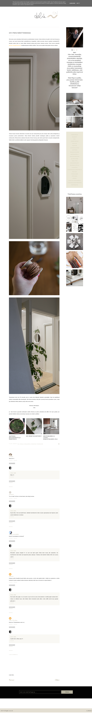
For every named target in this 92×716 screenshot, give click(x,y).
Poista (15, 460)
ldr (57, 680)
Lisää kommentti (13, 654)
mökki (75, 178)
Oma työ (74, 160)
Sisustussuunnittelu (74, 169)
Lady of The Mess (13, 620)
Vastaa (11, 460)
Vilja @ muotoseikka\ (14, 534)
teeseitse (40, 443)
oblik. (2, 710)
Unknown (11, 576)
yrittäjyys (74, 184)
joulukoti (27, 443)
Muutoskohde (74, 156)
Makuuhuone (74, 152)
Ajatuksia (74, 134)
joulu (22, 443)
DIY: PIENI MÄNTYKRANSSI (20, 33)
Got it (78, 3)
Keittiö (74, 145)
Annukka (11, 456)
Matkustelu (75, 154)
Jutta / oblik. (13, 473)
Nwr (11, 680)
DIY (19, 443)
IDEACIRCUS (74, 141)
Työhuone (74, 174)
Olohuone (74, 158)
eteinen (74, 176)
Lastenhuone (74, 147)
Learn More (72, 3)
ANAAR (90, 710)
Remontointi (74, 163)
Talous (74, 171)
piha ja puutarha (75, 180)
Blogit (74, 137)
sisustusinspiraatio (75, 182)
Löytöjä (74, 150)
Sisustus (34, 443)
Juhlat (74, 143)
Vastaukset (12, 463)
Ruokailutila (74, 165)
